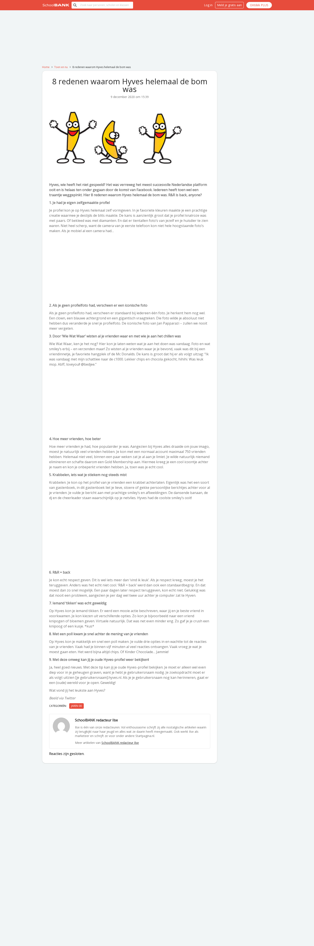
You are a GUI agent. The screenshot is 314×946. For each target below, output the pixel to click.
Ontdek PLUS (259, 5)
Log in (208, 5)
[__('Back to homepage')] (56, 5)
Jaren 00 (76, 706)
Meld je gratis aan (229, 5)
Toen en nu (61, 67)
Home (46, 67)
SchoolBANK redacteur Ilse (120, 743)
